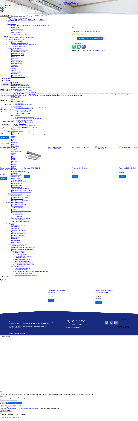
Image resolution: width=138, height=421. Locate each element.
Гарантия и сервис (17, 30)
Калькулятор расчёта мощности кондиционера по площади (30, 25)
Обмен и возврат (16, 32)
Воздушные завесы (17, 206)
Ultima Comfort (16, 175)
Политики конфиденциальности (27, 408)
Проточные (18, 216)
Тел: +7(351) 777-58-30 (71, 4)
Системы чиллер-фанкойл (23, 120)
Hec (12, 156)
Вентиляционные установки (17, 230)
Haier (13, 132)
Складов (14, 65)
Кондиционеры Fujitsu (18, 171)
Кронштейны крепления (23, 256)
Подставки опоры (20, 257)
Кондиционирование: (14, 48)
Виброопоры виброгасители (24, 263)
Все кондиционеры (14, 82)
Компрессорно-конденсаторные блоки (27, 125)
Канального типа (16, 185)
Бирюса (13, 139)
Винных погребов (17, 75)
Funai (13, 170)
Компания (7, 15)
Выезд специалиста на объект (17, 46)
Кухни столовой (16, 61)
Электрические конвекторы (20, 221)
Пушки (13, 209)
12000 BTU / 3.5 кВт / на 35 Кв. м (25, 94)
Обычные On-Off (16, 180)
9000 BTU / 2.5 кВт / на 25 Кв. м (25, 92)
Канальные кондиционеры (23, 110)
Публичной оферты (10, 408)
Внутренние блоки (17, 199)
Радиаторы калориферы (18, 235)
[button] (4, 7)
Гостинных (14, 66)
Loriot (13, 158)
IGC (12, 168)
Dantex (13, 163)
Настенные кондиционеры (19, 84)
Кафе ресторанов (16, 63)
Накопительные (20, 214)
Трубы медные (19, 252)
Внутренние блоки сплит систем (21, 190)
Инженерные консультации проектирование (22, 44)
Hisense (13, 166)
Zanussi (13, 153)
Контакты (7, 276)
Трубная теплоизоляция (22, 261)
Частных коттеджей (17, 55)
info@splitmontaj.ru (76, 327)
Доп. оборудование (17, 266)
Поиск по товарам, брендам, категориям (13, 414)
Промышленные (16, 115)
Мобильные (15, 98)
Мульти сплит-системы (15, 194)
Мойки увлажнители (18, 225)
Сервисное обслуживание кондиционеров (21, 37)
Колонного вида (16, 187)
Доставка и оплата (17, 29)
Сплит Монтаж (20, 333)
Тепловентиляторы (17, 207)
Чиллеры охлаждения (26, 122)
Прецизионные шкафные (23, 108)
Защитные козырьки (17, 245)
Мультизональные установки (24, 117)
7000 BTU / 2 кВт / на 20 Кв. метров (26, 91)
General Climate (16, 151)
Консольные (19, 103)
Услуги (6, 36)
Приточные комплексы (18, 232)
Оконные (14, 99)
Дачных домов (16, 72)
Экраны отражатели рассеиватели (22, 249)
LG (12, 141)
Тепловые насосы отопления (20, 218)
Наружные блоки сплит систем (21, 192)
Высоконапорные (24, 113)
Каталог (6, 80)
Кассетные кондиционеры (23, 104)
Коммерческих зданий (18, 51)
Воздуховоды (15, 242)
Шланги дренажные (21, 254)
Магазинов (14, 58)
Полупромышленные (18, 101)
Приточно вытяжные (18, 233)
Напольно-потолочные (18, 182)
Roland (13, 164)
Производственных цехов (19, 50)
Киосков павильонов (18, 77)
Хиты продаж (15, 129)
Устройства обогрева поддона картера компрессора (31, 271)
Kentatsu (14, 134)
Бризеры (14, 238)
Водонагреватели (16, 213)
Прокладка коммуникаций (19, 43)
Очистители (15, 226)
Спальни (14, 70)
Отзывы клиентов (13, 20)
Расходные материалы (18, 251)
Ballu (12, 144)
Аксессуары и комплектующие (17, 244)
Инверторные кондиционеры (20, 85)
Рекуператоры (15, 240)
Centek (13, 137)
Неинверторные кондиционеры (21, 87)
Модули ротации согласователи (25, 273)
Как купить (15, 27)
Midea (13, 148)
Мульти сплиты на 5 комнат (20, 197)
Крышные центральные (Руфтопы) (26, 127)
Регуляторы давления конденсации (26, 275)
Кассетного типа (16, 183)
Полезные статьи (13, 22)
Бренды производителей (15, 131)
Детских (14, 68)
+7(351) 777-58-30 (77, 325)
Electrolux (14, 142)
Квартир (14, 56)
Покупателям (12, 24)
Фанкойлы (22, 124)
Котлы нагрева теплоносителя (21, 211)
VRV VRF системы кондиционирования (28, 118)
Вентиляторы (15, 237)
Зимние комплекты (21, 270)
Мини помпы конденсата (23, 268)
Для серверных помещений (20, 188)
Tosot (13, 136)
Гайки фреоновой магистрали (24, 264)
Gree (12, 154)
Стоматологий (16, 60)
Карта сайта (126, 332)
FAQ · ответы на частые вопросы (18, 18)
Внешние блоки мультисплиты (21, 200)
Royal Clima (15, 146)
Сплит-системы (13, 176)
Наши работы (8, 78)
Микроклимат (12, 223)
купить (51, 301)
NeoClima (14, 161)
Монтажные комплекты (22, 259)
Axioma (13, 149)
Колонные (18, 106)
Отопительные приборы (15, 202)
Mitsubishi (14, 173)
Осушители (15, 228)
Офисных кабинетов (18, 53)
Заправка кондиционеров (16, 39)
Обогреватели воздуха (18, 204)
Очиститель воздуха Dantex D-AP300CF (56, 291)
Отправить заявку (6, 410)
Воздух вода (19, 220)
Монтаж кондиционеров (15, 41)
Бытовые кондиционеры (19, 89)
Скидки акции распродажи (20, 34)
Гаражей (14, 73)
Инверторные (15, 178)
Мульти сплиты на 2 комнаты (20, 195)
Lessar (13, 159)
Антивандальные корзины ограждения (23, 247)
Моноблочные (15, 96)
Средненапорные (24, 111)
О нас (9, 17)
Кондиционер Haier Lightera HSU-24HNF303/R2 (104, 291)
